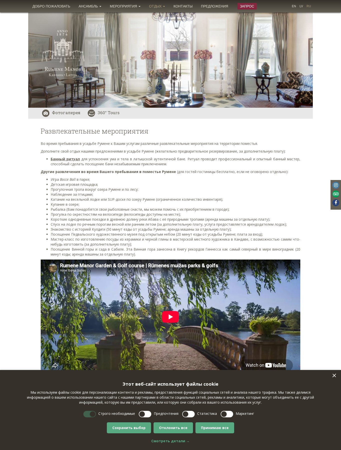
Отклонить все (173, 427)
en (294, 6)
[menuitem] (51, 6)
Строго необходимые (116, 413)
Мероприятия (124, 6)
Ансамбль (89, 6)
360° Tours (109, 112)
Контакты (182, 6)
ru (309, 6)
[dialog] (170, 410)
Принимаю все (215, 427)
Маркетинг (245, 413)
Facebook (335, 202)
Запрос (247, 6)
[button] (334, 375)
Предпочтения (166, 413)
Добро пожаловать (51, 6)
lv (301, 6)
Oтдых (156, 6)
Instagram (335, 185)
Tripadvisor (335, 193)
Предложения (214, 6)
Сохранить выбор (129, 427)
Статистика (207, 413)
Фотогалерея (66, 112)
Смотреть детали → (170, 441)
